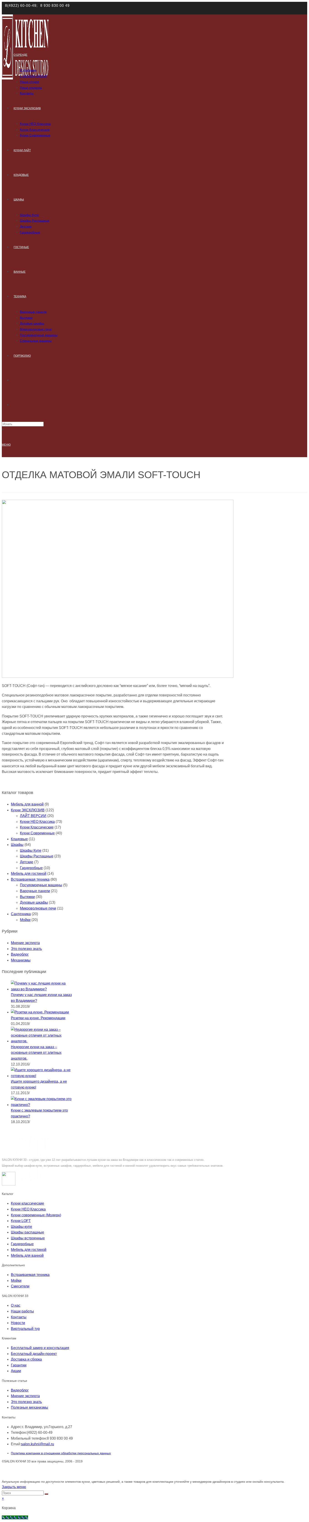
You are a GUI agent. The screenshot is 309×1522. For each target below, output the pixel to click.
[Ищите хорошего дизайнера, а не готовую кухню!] (41, 1076)
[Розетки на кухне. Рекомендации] (40, 1012)
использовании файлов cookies (190, 7)
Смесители (20, 1286)
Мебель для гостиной (28, 873)
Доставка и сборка (26, 1359)
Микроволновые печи (38, 908)
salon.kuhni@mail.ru (37, 1444)
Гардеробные (31, 868)
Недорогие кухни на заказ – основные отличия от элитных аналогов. (36, 1052)
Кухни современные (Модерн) (36, 1215)
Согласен (285, 9)
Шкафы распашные (27, 1232)
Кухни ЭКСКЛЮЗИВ (28, 810)
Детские (26, 862)
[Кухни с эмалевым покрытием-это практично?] (41, 1105)
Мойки (25, 920)
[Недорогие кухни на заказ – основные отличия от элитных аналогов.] (41, 1041)
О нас (15, 1305)
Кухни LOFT (21, 1221)
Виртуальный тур (25, 1329)
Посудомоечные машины (41, 885)
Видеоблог (20, 954)
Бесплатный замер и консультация (40, 1348)
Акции (16, 1371)
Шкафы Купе (30, 850)
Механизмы (21, 960)
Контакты (18, 1317)
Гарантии (18, 1365)
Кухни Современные (37, 833)
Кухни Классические (37, 827)
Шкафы (17, 845)
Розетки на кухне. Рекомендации (38, 1018)
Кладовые (19, 839)
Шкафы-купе (21, 1227)
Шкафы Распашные (36, 856)
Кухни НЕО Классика (37, 822)
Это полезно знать (26, 949)
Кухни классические (27, 1203)
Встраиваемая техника (30, 879)
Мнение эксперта (25, 943)
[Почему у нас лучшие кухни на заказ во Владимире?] (41, 989)
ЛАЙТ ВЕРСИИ (33, 816)
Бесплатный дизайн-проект (34, 1354)
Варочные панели (35, 891)
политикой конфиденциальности (84, 11)
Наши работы (22, 1311)
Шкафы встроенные (28, 1238)
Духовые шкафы (34, 902)
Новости (18, 1323)
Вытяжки (27, 897)
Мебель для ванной (27, 804)
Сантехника (21, 914)
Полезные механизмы (29, 1407)
